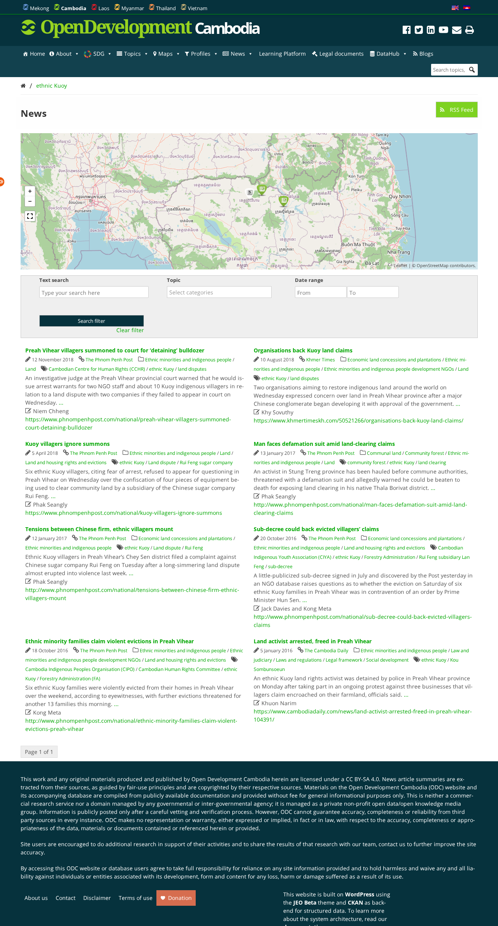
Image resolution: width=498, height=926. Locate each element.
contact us (392, 844)
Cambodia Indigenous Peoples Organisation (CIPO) (80, 669)
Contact (65, 897)
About (64, 53)
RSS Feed (460, 109)
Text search (54, 279)
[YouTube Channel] (443, 31)
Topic (174, 279)
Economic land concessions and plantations (394, 359)
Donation (180, 897)
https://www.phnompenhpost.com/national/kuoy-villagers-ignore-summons (123, 512)
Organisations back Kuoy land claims (303, 350)
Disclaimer (97, 897)
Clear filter (130, 330)
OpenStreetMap (433, 265)
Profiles (200, 53)
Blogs (426, 53)
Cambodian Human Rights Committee (179, 669)
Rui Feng (194, 547)
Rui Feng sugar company (206, 462)
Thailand (166, 8)
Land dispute (162, 462)
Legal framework (344, 660)
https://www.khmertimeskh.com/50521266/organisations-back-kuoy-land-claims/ (358, 420)
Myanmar (132, 8)
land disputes (192, 369)
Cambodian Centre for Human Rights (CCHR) (97, 369)
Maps (165, 53)
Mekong (39, 8)
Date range (309, 279)
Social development (387, 660)
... (61, 402)
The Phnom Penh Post (109, 359)
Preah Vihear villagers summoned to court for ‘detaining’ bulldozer (114, 350)
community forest (366, 462)
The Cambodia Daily (326, 650)
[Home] (23, 85)
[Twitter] (419, 31)
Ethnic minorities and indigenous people (188, 359)
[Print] (469, 31)
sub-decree (280, 566)
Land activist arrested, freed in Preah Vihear (313, 641)
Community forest (424, 453)
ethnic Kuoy (51, 85)
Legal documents (341, 53)
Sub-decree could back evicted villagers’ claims (316, 529)
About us (36, 897)
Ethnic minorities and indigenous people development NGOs (389, 369)
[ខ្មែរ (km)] (466, 8)
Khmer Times (320, 359)
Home (37, 53)
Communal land (384, 453)
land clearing (432, 462)
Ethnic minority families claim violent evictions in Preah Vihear (109, 641)
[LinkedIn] (431, 31)
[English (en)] (455, 8)
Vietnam (197, 8)
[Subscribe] (456, 31)
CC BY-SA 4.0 (362, 779)
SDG (98, 53)
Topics (132, 53)
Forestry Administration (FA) (70, 678)
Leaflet (400, 265)
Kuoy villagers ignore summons (67, 443)
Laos (103, 8)
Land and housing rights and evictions (66, 462)
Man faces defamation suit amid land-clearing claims (324, 443)
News (238, 53)
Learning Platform (282, 53)
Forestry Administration (389, 557)
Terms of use (136, 897)
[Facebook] (407, 31)
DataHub (388, 53)
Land (30, 369)
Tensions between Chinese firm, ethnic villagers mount (99, 529)
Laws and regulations (299, 660)
